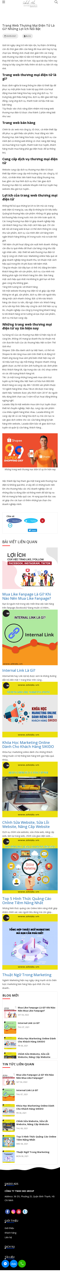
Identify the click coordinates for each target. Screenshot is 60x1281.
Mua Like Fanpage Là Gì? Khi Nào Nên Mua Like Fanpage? (26, 596)
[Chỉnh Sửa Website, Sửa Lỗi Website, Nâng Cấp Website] (10, 1054)
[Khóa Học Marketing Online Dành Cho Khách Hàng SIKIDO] (10, 1038)
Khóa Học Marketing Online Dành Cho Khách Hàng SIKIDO (28, 744)
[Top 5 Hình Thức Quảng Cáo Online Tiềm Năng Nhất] (8, 1136)
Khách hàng (10, 1232)
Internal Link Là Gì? (18, 670)
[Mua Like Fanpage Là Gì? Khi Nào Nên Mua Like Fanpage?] (10, 1007)
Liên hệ (8, 1237)
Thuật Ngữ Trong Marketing (26, 974)
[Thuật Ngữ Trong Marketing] (8, 1152)
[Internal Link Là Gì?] (10, 1023)
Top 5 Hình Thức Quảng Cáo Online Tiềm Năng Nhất (26, 900)
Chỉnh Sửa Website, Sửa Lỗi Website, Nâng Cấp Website (26, 824)
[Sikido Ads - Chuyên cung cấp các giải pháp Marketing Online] (30, 3)
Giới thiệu (9, 1228)
